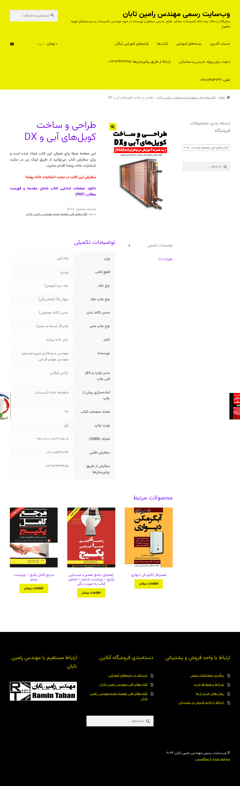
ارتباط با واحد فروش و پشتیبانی (201, 703)
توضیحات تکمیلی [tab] (160, 246)
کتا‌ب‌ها (162, 44)
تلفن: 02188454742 (215, 80)
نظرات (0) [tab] (165, 259)
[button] (112, 126)
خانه (222, 97)
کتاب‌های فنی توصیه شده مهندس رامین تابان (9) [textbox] (205, 147)
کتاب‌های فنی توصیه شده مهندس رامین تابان (186, 97)
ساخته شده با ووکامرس (212, 759)
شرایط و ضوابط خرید (209, 685)
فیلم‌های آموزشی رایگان (132, 44)
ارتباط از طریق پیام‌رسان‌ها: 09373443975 (139, 62)
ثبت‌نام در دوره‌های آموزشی (127, 675)
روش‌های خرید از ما (210, 694)
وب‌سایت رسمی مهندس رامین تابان (176, 14)
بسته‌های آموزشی (189, 44)
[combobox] (206, 147)
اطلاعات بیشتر (148, 583)
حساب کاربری (220, 44)
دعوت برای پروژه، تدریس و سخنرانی (204, 62)
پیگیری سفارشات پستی (207, 675)
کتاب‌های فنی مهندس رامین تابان (123, 685)
